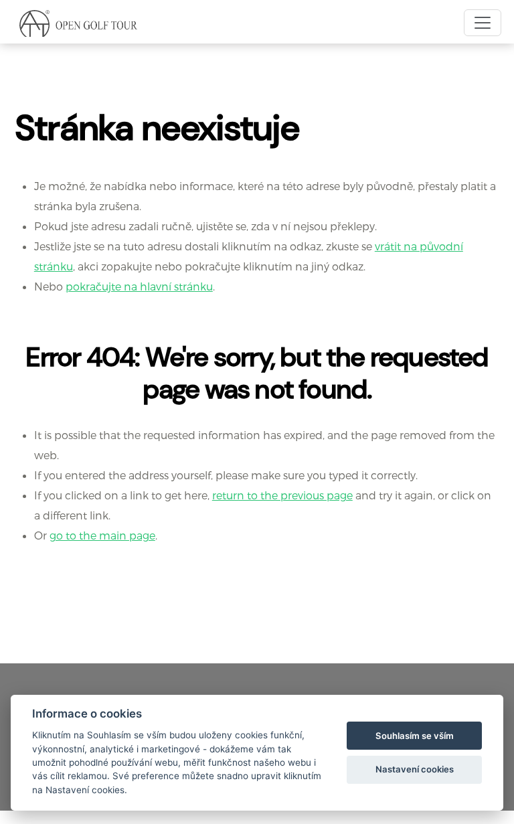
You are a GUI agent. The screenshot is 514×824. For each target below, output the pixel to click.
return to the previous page (282, 495)
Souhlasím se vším (414, 735)
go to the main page (102, 535)
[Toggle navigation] (482, 22)
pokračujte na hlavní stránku (139, 286)
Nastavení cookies (414, 769)
